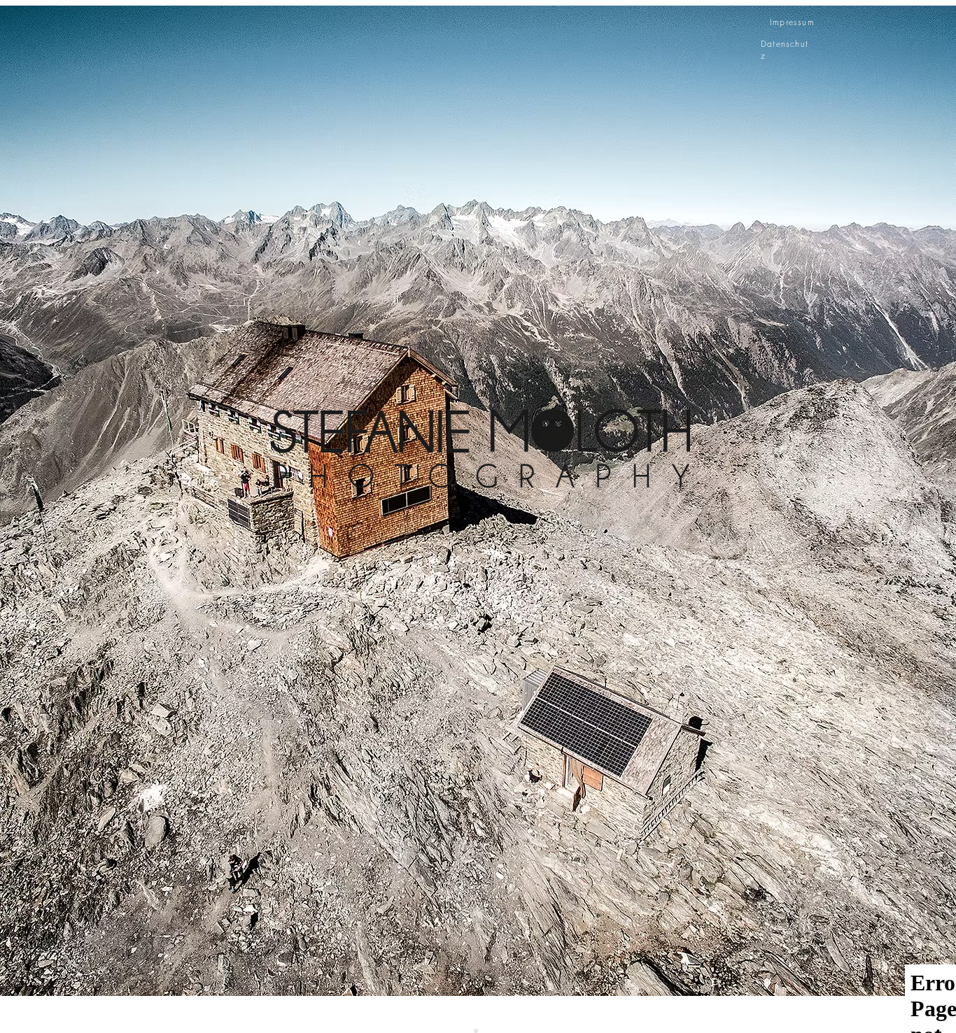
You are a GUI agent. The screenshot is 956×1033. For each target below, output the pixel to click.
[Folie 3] (480, 1031)
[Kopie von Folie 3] (476, 1031)
